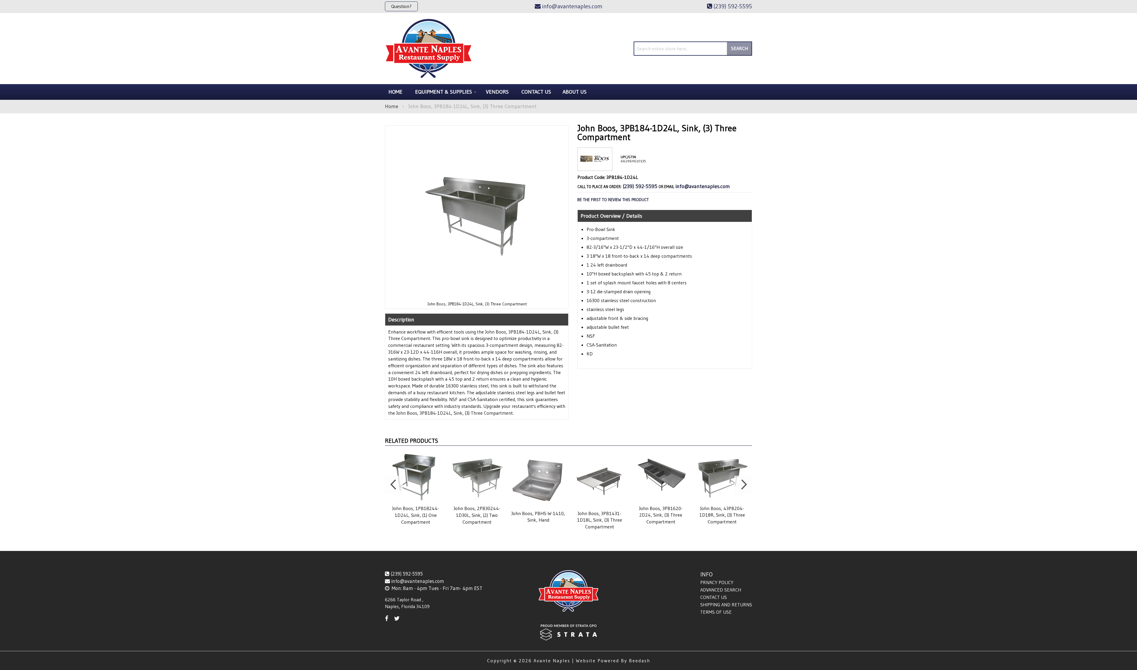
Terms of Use (716, 612)
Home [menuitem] (395, 92)
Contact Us (713, 597)
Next (743, 484)
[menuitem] (445, 92)
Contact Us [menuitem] (536, 92)
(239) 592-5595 (640, 186)
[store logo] (428, 48)
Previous (394, 484)
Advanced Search (720, 590)
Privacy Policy (716, 582)
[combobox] (693, 48)
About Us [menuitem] (575, 92)
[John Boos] (595, 166)
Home (391, 106)
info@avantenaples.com (702, 186)
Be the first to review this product (613, 199)
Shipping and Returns (726, 605)
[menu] (568, 92)
